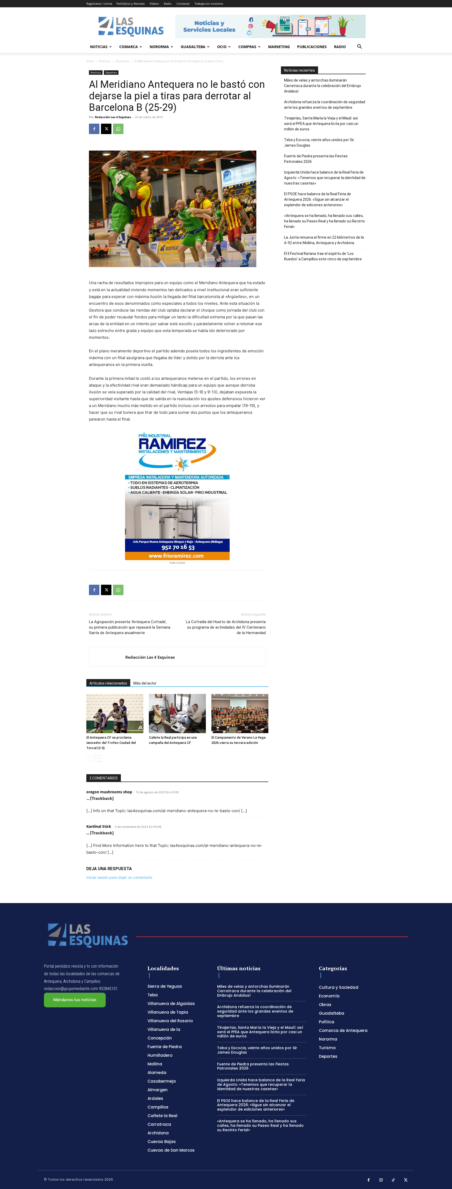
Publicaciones (312, 46)
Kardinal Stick (98, 826)
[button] (359, 47)
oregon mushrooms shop (109, 791)
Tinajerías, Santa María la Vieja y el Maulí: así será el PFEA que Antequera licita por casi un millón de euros (321, 123)
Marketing (279, 46)
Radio (168, 3)
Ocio (222, 46)
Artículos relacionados (108, 683)
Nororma (159, 46)
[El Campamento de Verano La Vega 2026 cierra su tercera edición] (239, 713)
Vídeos (154, 3)
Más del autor (144, 683)
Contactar (183, 3)
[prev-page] (89, 758)
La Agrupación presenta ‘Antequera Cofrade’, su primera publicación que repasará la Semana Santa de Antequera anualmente (129, 627)
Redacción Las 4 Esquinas (113, 117)
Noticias (99, 46)
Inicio (90, 61)
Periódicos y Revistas (130, 3)
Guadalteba (193, 46)
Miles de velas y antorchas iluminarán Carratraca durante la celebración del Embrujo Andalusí (322, 85)
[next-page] (98, 758)
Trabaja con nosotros (209, 3)
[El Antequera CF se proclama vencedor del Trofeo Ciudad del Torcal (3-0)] (114, 713)
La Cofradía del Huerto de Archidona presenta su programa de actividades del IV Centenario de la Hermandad (226, 627)
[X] (106, 129)
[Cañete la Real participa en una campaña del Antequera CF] (177, 713)
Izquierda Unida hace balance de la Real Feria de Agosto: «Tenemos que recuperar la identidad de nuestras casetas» (324, 177)
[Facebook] (94, 129)
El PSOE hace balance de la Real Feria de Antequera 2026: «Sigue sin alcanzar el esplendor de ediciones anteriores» (317, 199)
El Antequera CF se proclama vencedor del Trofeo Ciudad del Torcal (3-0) (111, 743)
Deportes (122, 61)
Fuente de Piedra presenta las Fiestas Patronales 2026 (316, 159)
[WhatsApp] (118, 129)
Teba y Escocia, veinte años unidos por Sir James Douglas (319, 142)
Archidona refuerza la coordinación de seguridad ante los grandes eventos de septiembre (324, 105)
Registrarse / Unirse (99, 3)
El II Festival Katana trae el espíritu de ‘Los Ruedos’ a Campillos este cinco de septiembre (323, 256)
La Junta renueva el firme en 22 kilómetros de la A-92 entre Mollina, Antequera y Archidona (324, 240)
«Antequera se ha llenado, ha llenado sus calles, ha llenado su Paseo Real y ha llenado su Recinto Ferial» (324, 221)
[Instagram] (381, 1180)
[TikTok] (393, 1180)
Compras (247, 46)
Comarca (128, 46)
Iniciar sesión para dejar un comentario (119, 877)
